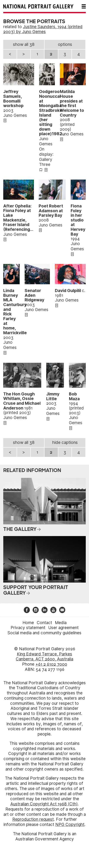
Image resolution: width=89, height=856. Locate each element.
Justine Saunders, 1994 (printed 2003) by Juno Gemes (43, 29)
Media (61, 622)
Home (28, 622)
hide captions (65, 442)
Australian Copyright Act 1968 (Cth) (44, 803)
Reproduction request (33, 819)
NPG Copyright (69, 824)
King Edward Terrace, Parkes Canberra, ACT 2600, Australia (44, 657)
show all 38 (24, 44)
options (65, 44)
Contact (44, 622)
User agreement (63, 627)
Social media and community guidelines (44, 632)
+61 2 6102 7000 (51, 664)
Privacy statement (28, 627)
